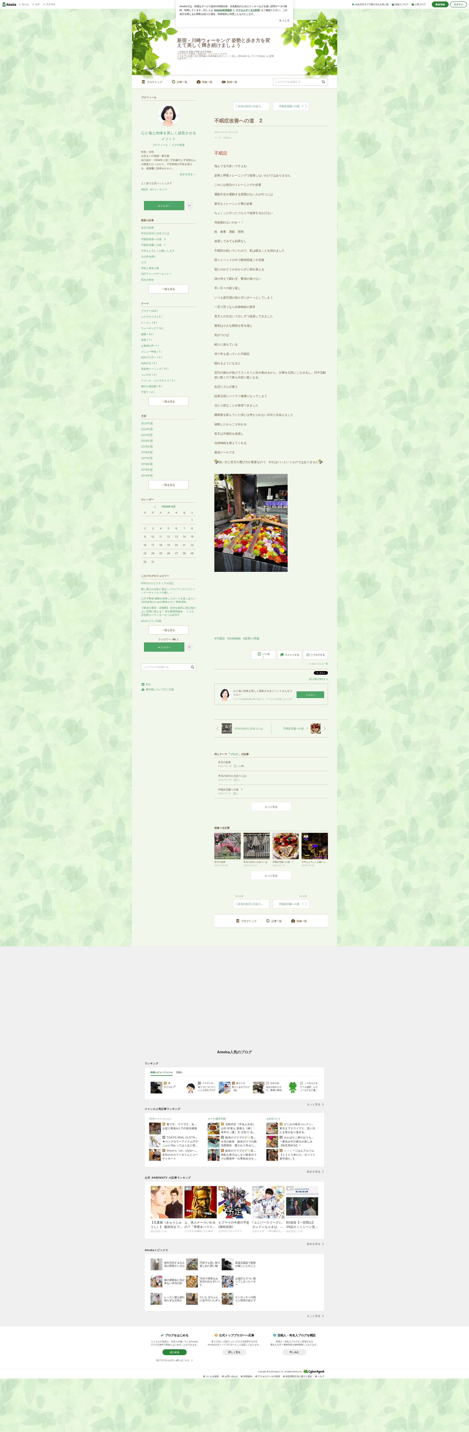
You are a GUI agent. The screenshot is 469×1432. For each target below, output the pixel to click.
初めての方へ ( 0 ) (151, 357)
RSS (148, 684)
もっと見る (271, 806)
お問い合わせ (231, 1376)
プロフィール (160, 144)
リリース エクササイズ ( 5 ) (158, 380)
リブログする (318, 654)
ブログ (226, 137)
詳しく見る (234, 1352)
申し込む (294, 1352)
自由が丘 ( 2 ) (149, 363)
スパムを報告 (212, 1376)
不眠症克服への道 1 (291, 106)
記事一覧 (182, 81)
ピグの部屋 (178, 144)
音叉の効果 (147, 227)
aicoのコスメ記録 (151, 620)
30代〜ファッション (160, 1118)
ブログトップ (154, 81)
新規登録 (440, 4)
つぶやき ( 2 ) (149, 374)
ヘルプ (321, 1376)
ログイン (458, 4)
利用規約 (247, 1376)
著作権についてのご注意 (160, 689)
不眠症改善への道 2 (238, 121)
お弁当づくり (273, 1118)
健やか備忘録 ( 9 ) (151, 386)
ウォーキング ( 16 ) (152, 328)
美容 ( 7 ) (146, 339)
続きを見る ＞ (188, 174)
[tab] (162, 1072)
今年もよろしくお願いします (157, 250)
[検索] (323, 82)
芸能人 (179, 1072)
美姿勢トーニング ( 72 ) (155, 368)
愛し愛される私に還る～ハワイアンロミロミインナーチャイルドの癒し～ (168, 590)
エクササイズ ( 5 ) (151, 316)
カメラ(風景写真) (217, 1118)
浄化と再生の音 (150, 268)
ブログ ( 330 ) (149, 310)
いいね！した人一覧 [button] (318, 663)
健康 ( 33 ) (147, 334)
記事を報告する (320, 679)
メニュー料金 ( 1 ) (151, 351)
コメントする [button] (292, 654)
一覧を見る (168, 289)
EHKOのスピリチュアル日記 (157, 583)
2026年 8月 (169, 506)
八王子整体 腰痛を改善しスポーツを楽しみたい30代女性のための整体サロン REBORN (168, 600)
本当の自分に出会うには (252, 106)
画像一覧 (207, 81)
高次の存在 (147, 279)
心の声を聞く (148, 256)
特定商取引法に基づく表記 (299, 1376)
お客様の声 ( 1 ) (150, 345)
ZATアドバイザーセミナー (156, 273)
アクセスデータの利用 (269, 1376)
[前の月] (155, 507)
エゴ (143, 262)
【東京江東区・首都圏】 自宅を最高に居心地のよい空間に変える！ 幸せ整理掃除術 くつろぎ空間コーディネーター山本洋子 (168, 611)
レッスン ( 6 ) (149, 322)
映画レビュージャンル (162, 1072)
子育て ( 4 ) (147, 392)
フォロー (310, 694)
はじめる (174, 1352)
